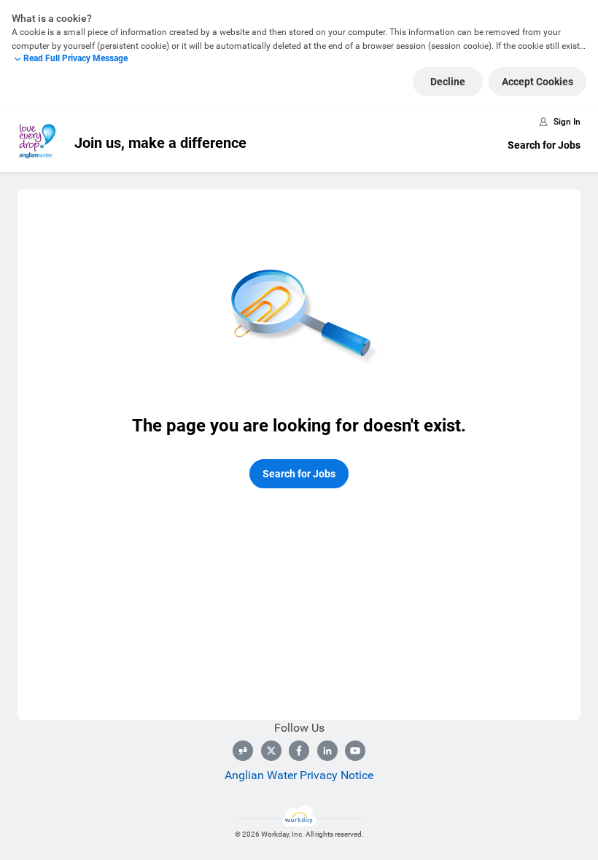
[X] (271, 750)
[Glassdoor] (243, 750)
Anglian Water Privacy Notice (299, 775)
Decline (447, 81)
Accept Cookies (537, 81)
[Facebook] (299, 750)
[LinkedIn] (327, 750)
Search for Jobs (544, 145)
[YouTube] (355, 750)
